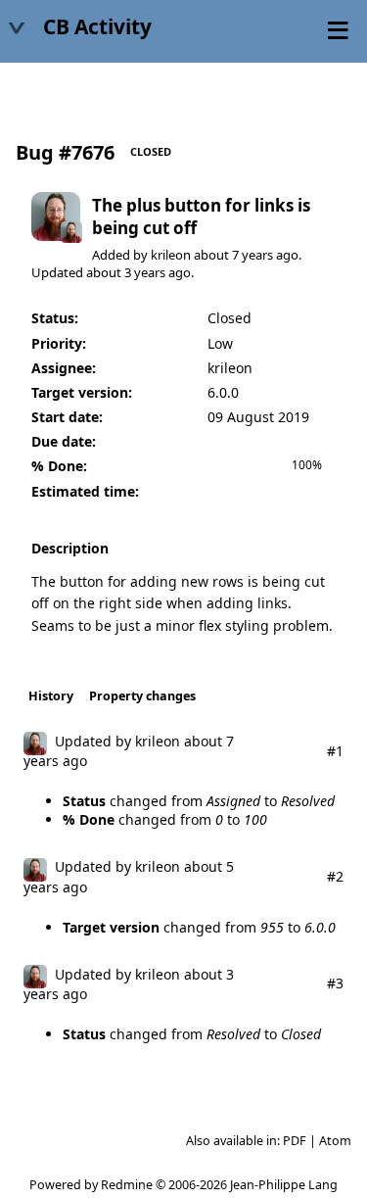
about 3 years (125, 272)
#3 (335, 983)
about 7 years (233, 255)
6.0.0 (223, 392)
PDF (294, 1140)
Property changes (142, 696)
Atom (335, 1140)
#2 (335, 876)
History (50, 696)
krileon (171, 255)
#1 (335, 751)
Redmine (127, 1184)
